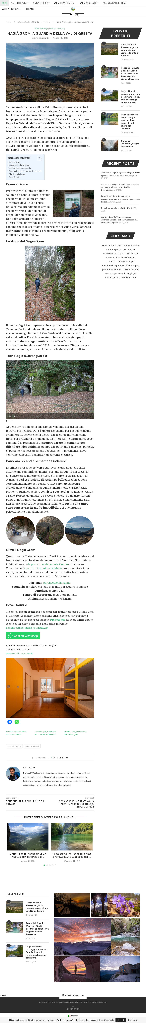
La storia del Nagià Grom (19, 165)
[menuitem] (73, 1016)
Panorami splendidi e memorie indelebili (25, 171)
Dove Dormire (15, 177)
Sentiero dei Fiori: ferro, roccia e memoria (16, 733)
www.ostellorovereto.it (19, 653)
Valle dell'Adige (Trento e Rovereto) (33, 22)
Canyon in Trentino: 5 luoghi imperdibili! (130, 144)
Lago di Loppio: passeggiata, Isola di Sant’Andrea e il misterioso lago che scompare (130, 97)
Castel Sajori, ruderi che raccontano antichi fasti (45, 733)
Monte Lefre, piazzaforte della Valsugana (75, 733)
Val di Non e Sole (88, 3)
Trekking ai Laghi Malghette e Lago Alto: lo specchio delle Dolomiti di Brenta (120, 174)
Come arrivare (14, 162)
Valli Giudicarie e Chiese (114, 3)
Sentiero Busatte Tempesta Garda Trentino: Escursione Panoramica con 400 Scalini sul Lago (119, 219)
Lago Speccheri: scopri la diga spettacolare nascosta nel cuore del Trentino (129, 122)
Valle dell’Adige (19, 3)
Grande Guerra (32, 746)
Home (4, 3)
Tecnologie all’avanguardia (20, 168)
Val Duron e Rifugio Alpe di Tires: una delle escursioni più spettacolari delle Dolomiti (120, 187)
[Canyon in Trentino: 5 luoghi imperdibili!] (109, 145)
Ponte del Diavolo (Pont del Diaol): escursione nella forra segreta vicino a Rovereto (130, 73)
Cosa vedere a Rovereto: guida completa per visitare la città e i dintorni (130, 50)
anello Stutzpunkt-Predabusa (43, 568)
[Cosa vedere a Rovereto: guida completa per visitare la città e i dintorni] (109, 49)
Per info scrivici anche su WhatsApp (27, 627)
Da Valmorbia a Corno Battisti (114, 208)
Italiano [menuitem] (74, 1015)
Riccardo (45, 37)
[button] (91, 388)
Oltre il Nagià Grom (17, 174)
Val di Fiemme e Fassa (64, 3)
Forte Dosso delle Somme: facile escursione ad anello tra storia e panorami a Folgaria (120, 199)
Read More (132, 1020)
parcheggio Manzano (56, 582)
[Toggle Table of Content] (38, 158)
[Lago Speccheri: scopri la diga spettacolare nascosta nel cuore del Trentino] (71, 836)
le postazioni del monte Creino (48, 564)
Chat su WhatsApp (26, 636)
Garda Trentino (40, 3)
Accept (121, 1020)
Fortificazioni (14, 746)
